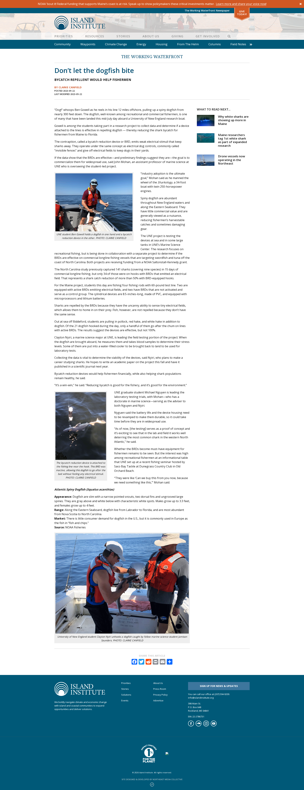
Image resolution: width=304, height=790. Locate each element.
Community (62, 44)
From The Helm (188, 44)
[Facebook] (191, 725)
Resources (94, 36)
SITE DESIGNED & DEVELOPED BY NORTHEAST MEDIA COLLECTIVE (152, 779)
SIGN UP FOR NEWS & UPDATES (219, 686)
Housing (161, 44)
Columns (214, 44)
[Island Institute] (152, 23)
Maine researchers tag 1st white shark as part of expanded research (232, 140)
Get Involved (208, 36)
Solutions (126, 695)
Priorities (63, 36)
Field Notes (238, 44)
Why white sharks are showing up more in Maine (233, 120)
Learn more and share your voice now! (241, 4)
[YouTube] (214, 725)
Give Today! (242, 13)
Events (124, 700)
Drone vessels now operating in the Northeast (231, 159)
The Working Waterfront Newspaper (207, 10)
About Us (150, 36)
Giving (177, 36)
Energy (141, 44)
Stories (123, 36)
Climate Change (116, 44)
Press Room (159, 689)
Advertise (158, 700)
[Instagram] (206, 725)
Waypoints (87, 44)
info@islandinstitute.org (201, 697)
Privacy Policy (160, 695)
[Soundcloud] (198, 725)
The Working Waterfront (152, 56)
